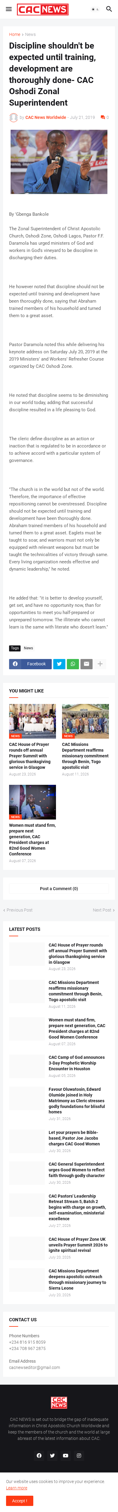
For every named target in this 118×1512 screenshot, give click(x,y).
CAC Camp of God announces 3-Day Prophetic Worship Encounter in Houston (77, 1063)
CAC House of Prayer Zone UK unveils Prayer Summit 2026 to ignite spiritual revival (78, 1245)
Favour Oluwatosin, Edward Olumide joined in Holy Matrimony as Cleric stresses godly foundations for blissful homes (77, 1101)
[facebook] (39, 1456)
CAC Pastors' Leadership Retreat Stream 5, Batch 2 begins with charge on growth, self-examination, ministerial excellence (77, 1207)
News (30, 34)
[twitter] (52, 1456)
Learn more (16, 1487)
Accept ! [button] (19, 1500)
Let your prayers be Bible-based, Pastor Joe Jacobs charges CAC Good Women (74, 1138)
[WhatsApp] (73, 664)
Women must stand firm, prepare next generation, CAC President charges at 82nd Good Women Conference (32, 839)
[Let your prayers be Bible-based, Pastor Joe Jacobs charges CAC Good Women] (27, 1141)
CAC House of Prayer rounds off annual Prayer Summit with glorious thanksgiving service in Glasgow (30, 756)
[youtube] (66, 1456)
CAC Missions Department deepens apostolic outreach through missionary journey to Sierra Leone (77, 1279)
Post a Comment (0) (59, 888)
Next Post (102, 910)
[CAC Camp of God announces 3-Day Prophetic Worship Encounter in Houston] (27, 1066)
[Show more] (100, 664)
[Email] (86, 664)
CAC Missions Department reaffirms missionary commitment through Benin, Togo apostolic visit (85, 756)
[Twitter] (59, 664)
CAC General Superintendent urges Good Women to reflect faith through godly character (77, 1170)
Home (14, 34)
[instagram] (79, 1456)
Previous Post (20, 910)
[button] (8, 9)
